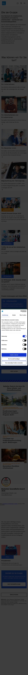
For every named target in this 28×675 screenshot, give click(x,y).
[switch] (24, 340)
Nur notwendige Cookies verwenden (14, 362)
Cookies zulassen (14, 354)
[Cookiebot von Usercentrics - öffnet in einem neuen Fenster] (20, 311)
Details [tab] (14, 315)
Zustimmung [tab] (5, 315)
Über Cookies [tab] (23, 315)
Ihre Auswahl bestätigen (14, 358)
